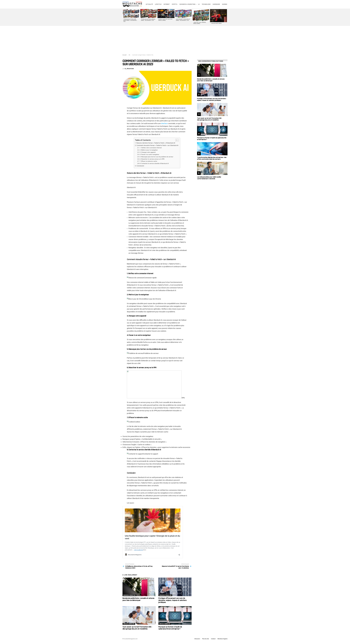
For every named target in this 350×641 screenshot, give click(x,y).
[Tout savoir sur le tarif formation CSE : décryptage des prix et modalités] (139, 615)
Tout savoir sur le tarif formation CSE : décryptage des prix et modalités (137, 628)
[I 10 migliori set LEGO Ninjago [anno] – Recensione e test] (148, 13)
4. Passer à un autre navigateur (149, 154)
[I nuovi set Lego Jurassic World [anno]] (200, 15)
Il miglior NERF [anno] (216, 23)
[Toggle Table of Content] (176, 140)
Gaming (224, 4)
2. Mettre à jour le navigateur (149, 150)
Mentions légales (223, 638)
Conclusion (140, 166)
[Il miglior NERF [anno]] (218, 15)
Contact (213, 638)
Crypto (174, 4)
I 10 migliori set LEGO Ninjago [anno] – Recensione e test (148, 20)
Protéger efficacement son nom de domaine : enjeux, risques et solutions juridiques (172, 600)
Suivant (227, 17)
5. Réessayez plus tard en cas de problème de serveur (156, 157)
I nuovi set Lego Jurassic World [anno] (199, 23)
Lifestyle (158, 4)
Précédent (123, 17)
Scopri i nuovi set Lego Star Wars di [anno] (165, 20)
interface (164, 123)
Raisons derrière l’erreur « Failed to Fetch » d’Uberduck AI (155, 143)
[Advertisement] (175, 39)
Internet (167, 4)
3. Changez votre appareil (148, 152)
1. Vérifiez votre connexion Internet (151, 148)
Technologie (206, 4)
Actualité (149, 4)
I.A (199, 4)
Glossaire (197, 638)
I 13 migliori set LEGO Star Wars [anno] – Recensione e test (130, 20)
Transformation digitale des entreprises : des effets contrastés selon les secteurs (211, 158)
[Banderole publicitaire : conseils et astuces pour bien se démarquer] (139, 587)
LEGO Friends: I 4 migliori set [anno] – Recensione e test (183, 20)
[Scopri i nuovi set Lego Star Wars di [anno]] (166, 13)
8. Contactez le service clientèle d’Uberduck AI (154, 163)
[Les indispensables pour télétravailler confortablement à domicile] (212, 168)
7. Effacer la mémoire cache (148, 161)
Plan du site (205, 638)
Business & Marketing (187, 4)
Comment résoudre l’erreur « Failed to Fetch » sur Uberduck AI (157, 145)
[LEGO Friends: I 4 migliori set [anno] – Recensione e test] (183, 13)
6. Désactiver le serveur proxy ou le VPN (152, 159)
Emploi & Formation (128, 624)
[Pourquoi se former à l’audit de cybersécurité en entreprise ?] (175, 615)
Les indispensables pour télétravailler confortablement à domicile (209, 178)
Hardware (216, 4)
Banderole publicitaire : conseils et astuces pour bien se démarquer (138, 599)
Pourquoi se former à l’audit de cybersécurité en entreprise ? (170, 628)
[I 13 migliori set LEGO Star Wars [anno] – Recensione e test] (130, 13)
